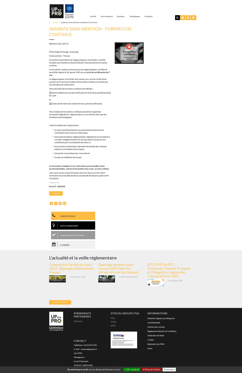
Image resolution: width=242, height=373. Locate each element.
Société (93, 16)
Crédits (150, 340)
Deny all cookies (152, 369)
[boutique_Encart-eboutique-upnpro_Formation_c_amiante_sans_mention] (129, 53)
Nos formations (107, 16)
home (149, 348)
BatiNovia (78, 321)
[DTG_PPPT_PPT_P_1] (155, 282)
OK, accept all (132, 369)
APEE (113, 325)
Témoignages (134, 16)
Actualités (148, 16)
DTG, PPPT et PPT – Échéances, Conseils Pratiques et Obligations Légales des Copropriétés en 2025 (169, 270)
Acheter (56, 193)
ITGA (113, 318)
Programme (54, 182)
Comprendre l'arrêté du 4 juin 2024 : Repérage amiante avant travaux (71, 268)
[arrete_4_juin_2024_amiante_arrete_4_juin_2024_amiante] (57, 278)
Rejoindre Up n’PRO (156, 344)
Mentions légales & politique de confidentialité (161, 320)
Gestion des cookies (156, 327)
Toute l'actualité (60, 302)
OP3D (113, 322)
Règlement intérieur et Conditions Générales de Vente (161, 333)
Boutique (120, 16)
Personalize (169, 369)
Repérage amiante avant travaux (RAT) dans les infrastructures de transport (118, 268)
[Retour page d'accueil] (61, 11)
